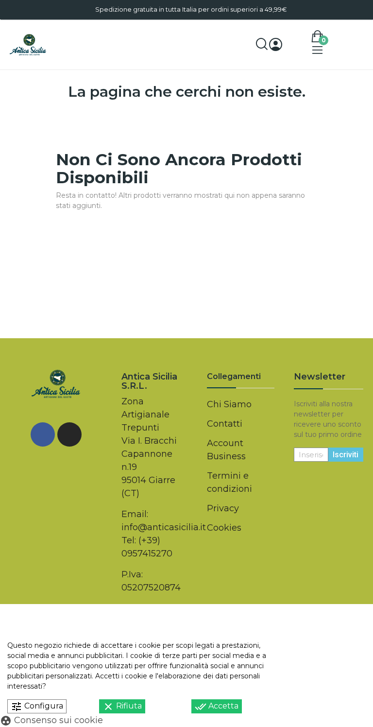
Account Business (226, 450)
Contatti (224, 423)
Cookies (224, 527)
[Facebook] (43, 434)
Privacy (223, 508)
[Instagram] (69, 434)
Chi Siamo (229, 404)
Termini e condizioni (229, 482)
